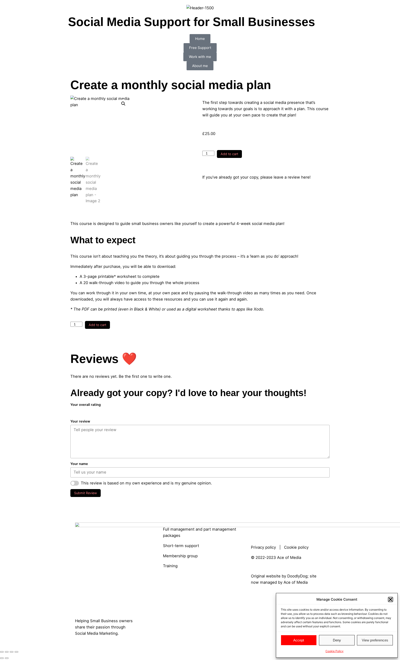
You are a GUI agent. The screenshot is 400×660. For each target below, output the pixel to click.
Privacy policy (263, 547)
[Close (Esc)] (16, 652)
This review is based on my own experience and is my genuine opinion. (146, 483)
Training (170, 566)
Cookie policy (296, 547)
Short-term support (181, 545)
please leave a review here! (285, 177)
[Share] (11, 652)
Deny (337, 640)
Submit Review (85, 493)
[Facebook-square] (269, 528)
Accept (298, 640)
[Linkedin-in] (256, 528)
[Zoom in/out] (2, 652)
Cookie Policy (334, 651)
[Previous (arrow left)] (2, 658)
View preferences (375, 640)
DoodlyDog (297, 576)
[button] (390, 599)
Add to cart (229, 154)
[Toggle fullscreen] (7, 652)
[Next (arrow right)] (7, 658)
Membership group (180, 556)
